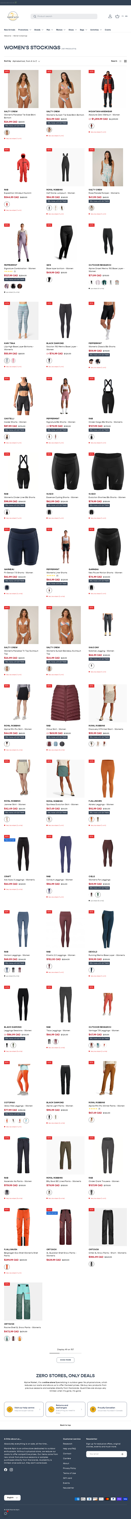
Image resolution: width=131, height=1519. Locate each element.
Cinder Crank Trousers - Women (104, 1181)
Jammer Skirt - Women (15, 805)
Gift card (67, 1478)
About (66, 1463)
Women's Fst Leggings (99, 880)
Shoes (71, 30)
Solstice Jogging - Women (101, 651)
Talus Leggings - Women (58, 1031)
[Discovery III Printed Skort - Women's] (108, 703)
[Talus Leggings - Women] (65, 1005)
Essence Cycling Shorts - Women (62, 497)
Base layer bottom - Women (59, 269)
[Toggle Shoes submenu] (75, 29)
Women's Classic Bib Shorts (102, 347)
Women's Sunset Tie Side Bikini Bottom (65, 115)
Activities (94, 30)
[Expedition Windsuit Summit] (23, 167)
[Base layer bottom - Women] (65, 243)
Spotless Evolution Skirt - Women (62, 805)
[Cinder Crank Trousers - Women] (108, 1155)
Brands (37, 30)
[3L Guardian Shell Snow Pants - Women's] (65, 1227)
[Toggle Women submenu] (64, 29)
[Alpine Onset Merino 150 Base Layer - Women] (108, 243)
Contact (67, 1454)
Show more (65, 1360)
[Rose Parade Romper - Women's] (108, 167)
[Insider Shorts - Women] (23, 396)
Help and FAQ (69, 1449)
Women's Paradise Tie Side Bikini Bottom (20, 116)
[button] (117, 16)
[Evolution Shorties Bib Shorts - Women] (108, 472)
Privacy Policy (69, 1468)
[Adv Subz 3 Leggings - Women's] (23, 854)
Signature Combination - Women (20, 269)
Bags (82, 30)
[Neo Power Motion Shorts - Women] (108, 547)
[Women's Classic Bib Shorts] (108, 321)
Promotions (23, 30)
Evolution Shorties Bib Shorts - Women (107, 497)
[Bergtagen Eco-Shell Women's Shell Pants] (23, 1227)
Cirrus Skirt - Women (56, 729)
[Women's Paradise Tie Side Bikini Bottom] (23, 89)
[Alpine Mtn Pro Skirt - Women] (23, 703)
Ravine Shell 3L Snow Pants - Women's (22, 1327)
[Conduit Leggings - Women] (65, 854)
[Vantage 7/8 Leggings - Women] (108, 1005)
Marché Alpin (14, 1509)
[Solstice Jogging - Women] (108, 625)
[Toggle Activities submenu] (100, 29)
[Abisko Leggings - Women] (108, 779)
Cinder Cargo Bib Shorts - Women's (105, 422)
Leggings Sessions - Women (18, 1031)
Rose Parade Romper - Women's (104, 193)
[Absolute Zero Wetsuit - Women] (108, 89)
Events (108, 30)
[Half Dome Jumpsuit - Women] (65, 167)
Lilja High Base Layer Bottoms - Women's (19, 348)
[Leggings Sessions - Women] (23, 1005)
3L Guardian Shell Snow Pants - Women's (61, 1254)
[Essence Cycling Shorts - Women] (65, 472)
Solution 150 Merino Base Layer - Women (61, 348)
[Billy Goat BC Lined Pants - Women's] (65, 1155)
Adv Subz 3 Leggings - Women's (19, 880)
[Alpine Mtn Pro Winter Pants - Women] (108, 1080)
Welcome (7, 36)
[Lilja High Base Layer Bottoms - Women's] (23, 321)
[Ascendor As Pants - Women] (23, 1155)
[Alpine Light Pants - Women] (65, 1080)
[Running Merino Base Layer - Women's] (108, 929)
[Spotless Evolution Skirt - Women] (65, 779)
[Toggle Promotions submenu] (30, 29)
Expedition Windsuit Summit (17, 193)
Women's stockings (20, 36)
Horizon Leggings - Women (17, 955)
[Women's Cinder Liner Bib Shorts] (23, 472)
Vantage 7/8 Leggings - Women (104, 1031)
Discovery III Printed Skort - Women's (106, 729)
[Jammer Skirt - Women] (23, 779)
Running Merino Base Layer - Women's (107, 955)
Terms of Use (69, 1473)
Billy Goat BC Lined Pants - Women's (63, 1181)
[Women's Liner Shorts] (65, 547)
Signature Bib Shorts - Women (60, 422)
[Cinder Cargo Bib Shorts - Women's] (108, 396)
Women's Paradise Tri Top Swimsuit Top (21, 652)
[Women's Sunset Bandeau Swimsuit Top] (65, 625)
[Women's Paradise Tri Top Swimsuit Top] (23, 625)
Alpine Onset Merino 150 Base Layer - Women (106, 270)
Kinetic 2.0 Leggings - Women (60, 955)
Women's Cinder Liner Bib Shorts (19, 497)
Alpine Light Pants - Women (59, 1106)
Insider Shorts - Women (15, 422)
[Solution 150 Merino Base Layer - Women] (65, 321)
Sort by (7, 61)
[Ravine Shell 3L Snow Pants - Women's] (23, 1301)
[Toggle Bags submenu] (86, 29)
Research (67, 1444)
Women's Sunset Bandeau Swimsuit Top (63, 652)
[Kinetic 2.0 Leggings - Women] (65, 929)
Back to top (65, 1425)
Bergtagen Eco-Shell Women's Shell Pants (21, 1254)
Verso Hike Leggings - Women (18, 1106)
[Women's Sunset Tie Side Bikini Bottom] (65, 89)
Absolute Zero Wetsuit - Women (104, 115)
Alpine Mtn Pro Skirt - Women (18, 729)
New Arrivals (9, 30)
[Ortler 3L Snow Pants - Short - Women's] (108, 1227)
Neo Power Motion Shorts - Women (105, 573)
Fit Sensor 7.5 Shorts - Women (18, 573)
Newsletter (68, 1488)
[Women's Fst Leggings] (108, 854)
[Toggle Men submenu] (52, 29)
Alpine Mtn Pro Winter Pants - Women (107, 1106)
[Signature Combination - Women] (23, 243)
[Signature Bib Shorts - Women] (65, 396)
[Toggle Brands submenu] (42, 29)
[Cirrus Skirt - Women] (65, 703)
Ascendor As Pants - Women (18, 1181)
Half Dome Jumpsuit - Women (60, 193)
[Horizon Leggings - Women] (23, 929)
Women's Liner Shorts (56, 573)
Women (59, 30)
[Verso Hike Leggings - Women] (23, 1080)
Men (48, 30)
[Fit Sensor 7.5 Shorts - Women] (23, 547)
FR (122, 16)
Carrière (67, 1458)
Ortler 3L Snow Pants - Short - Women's (107, 1253)
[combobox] (64, 16)
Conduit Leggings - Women (59, 880)
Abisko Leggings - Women (101, 805)
